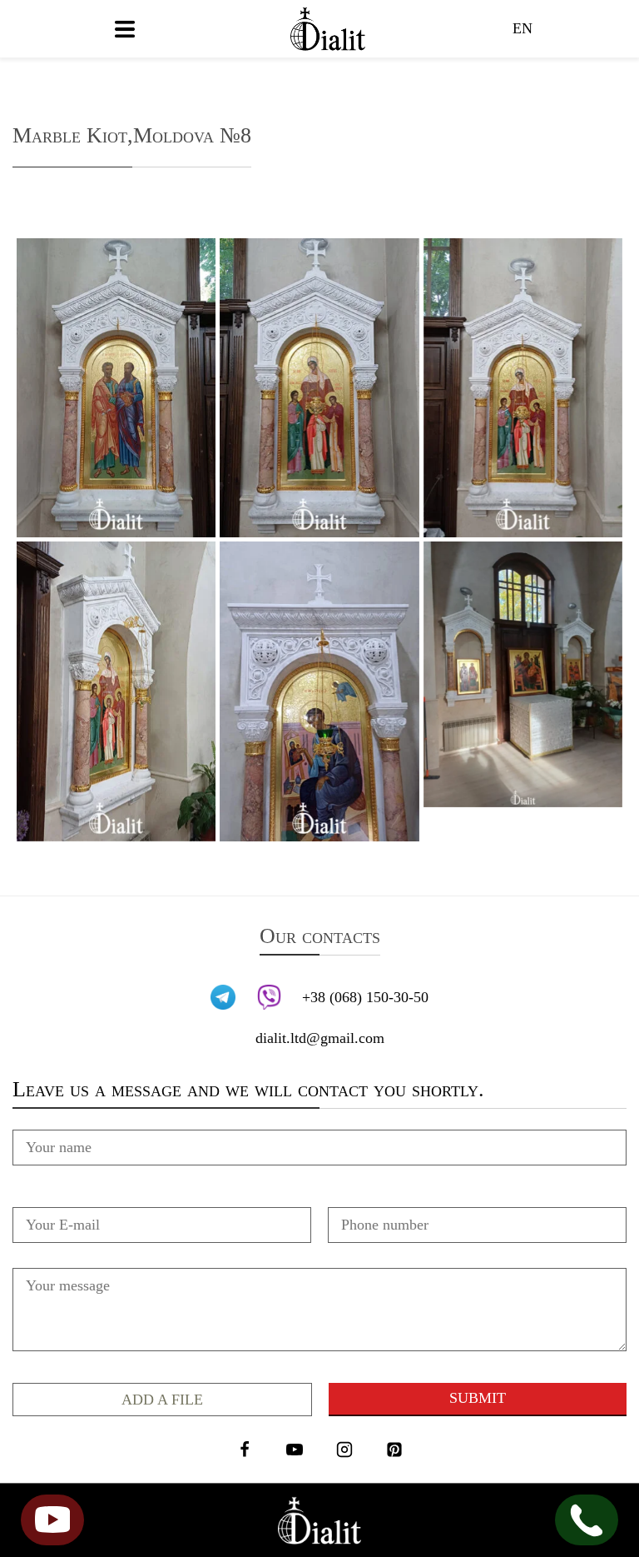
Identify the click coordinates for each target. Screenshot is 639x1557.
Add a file (162, 1399)
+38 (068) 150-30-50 (365, 997)
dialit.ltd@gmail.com (319, 1038)
